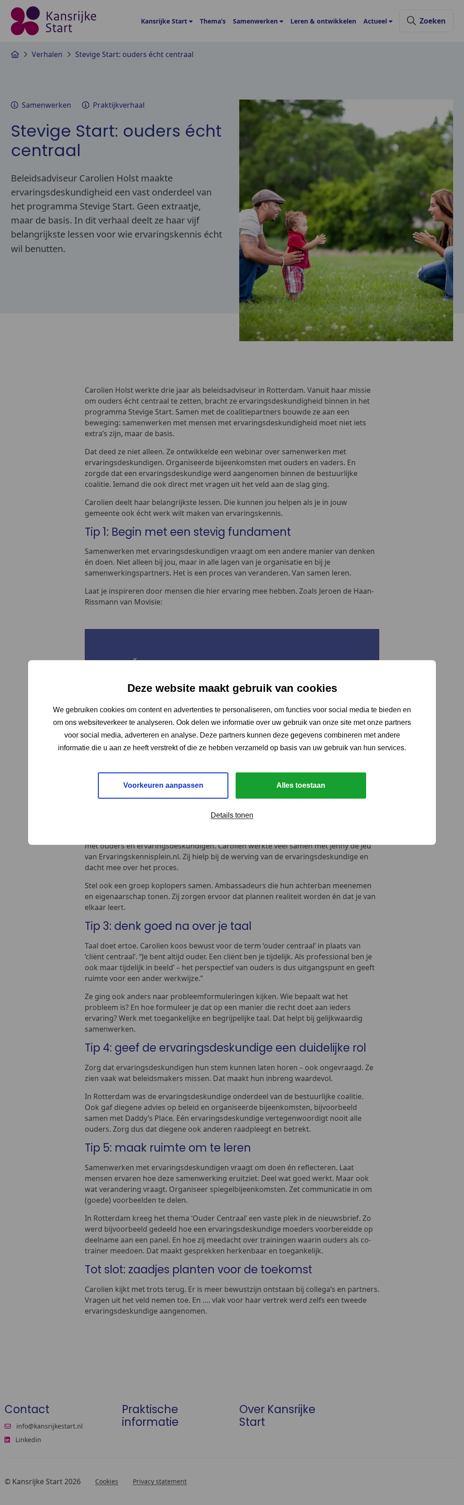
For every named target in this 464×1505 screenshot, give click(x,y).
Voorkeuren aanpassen (163, 785)
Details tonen (232, 815)
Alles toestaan (300, 785)
